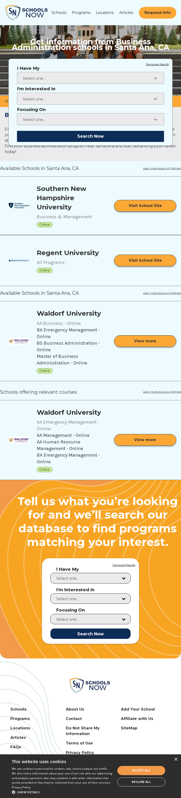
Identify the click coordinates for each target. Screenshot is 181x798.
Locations (105, 12)
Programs (81, 12)
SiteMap (129, 728)
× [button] (175, 759)
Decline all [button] (141, 782)
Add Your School (138, 709)
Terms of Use (79, 743)
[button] (62, 792)
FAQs (15, 747)
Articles (126, 12)
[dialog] (90, 776)
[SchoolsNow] (91, 685)
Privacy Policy (80, 752)
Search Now (90, 136)
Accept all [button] (141, 770)
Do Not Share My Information (83, 731)
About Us (75, 709)
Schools (59, 12)
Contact (74, 718)
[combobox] (90, 78)
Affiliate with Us (137, 718)
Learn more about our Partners (162, 168)
